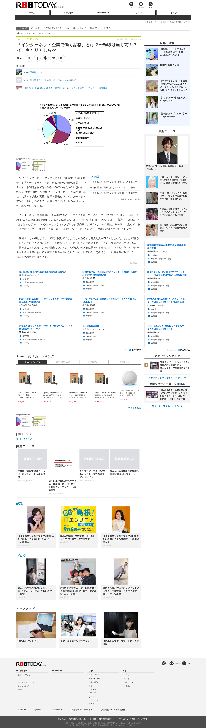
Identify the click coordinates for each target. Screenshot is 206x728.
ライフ (174, 12)
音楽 (90, 686)
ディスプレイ (94, 362)
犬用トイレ (125, 362)
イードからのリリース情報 (125, 719)
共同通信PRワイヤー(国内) (81, 710)
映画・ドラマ (94, 675)
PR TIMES (21, 710)
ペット (127, 679)
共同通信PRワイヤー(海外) (113, 710)
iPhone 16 (35, 28)
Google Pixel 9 (79, 28)
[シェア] (37, 58)
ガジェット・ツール (26, 682)
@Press (37, 710)
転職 (96, 176)
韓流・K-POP (94, 679)
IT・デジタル (68, 12)
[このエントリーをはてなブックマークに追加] (61, 58)
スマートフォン (24, 675)
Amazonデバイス (32, 362)
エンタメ (138, 12)
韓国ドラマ (95, 28)
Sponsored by (123, 350)
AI (68, 28)
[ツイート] (29, 58)
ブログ (21, 555)
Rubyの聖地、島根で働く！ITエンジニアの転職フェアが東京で (120, 187)
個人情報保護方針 (105, 719)
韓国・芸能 (93, 682)
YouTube (177, 663)
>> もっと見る (134, 407)
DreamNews (57, 710)
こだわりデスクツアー (53, 28)
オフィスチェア (63, 362)
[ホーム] (18, 33)
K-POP (107, 28)
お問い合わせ (62, 719)
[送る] (45, 58)
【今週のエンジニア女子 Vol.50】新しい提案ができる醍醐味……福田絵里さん (127, 193)
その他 (20, 689)
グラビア (92, 693)
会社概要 (93, 719)
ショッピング (23, 686)
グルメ (127, 675)
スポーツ (92, 689)
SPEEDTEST (103, 12)
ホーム (32, 12)
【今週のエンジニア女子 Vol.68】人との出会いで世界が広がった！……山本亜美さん (130, 182)
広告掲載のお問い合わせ (78, 719)
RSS (188, 663)
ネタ (20, 679)
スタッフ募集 (142, 719)
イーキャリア (25, 439)
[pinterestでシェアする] (53, 58)
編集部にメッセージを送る (131, 199)
